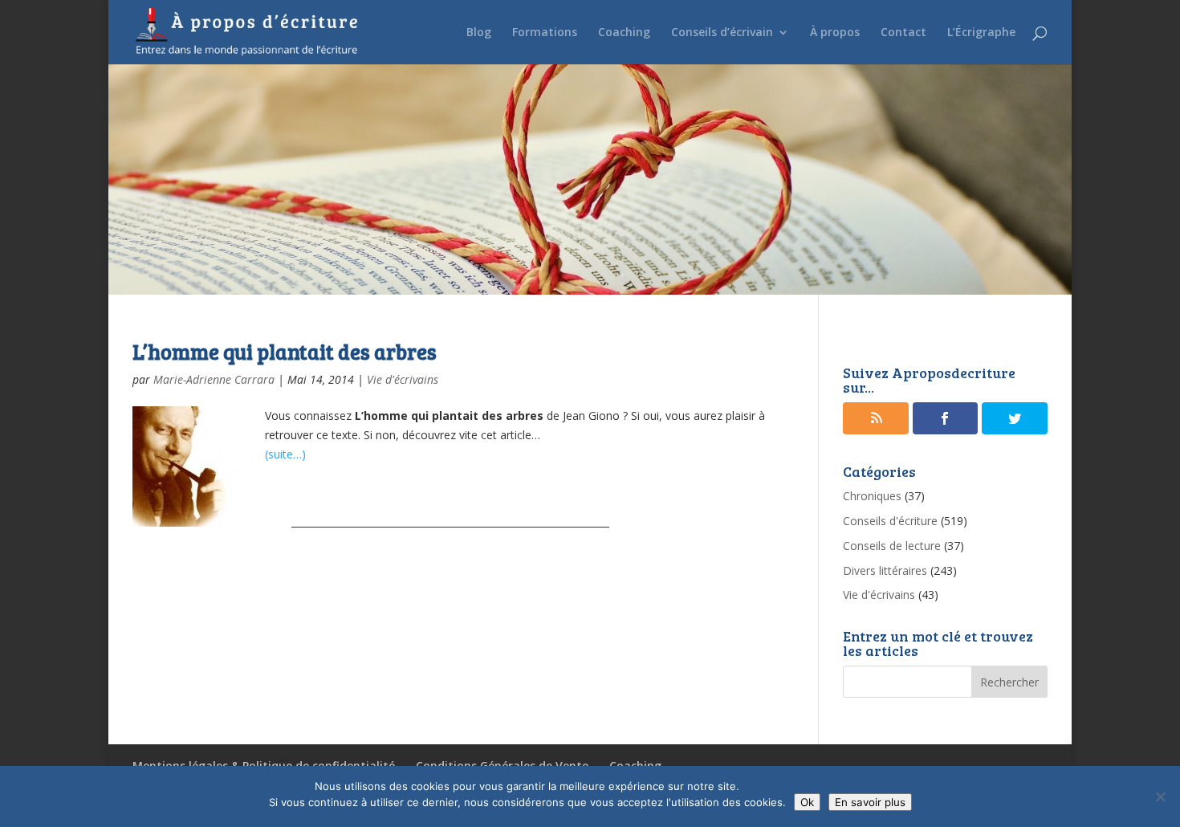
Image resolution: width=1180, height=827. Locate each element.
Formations (544, 32)
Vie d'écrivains (402, 379)
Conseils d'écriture (890, 520)
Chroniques (872, 495)
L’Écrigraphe (981, 32)
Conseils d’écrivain (722, 32)
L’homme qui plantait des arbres (284, 351)
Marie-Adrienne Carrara (214, 379)
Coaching (624, 32)
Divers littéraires (885, 570)
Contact (903, 32)
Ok (807, 802)
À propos (835, 32)
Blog (478, 32)
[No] (1160, 796)
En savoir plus (870, 802)
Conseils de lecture (892, 545)
